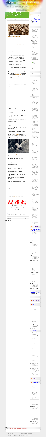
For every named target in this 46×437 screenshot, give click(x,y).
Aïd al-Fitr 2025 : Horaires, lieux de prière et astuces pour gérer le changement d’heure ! (35, 234)
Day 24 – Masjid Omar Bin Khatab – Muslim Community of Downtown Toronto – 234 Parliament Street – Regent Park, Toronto (35, 173)
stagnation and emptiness (18, 74)
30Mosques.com (15, 9)
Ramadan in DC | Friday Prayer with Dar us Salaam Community (35, 373)
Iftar (21, 214)
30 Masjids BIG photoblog (13, 428)
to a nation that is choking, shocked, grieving (19, 154)
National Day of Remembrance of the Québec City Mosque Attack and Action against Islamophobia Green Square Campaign (35, 61)
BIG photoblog (35, 26)
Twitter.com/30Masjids (19, 428)
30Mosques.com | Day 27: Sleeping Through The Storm (35, 419)
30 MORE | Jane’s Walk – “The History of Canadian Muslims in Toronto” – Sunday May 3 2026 (35, 84)
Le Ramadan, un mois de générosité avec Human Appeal (35, 240)
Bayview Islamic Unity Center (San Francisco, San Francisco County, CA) (35, 317)
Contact (20, 433)
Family (15, 214)
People (23, 213)
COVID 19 (13, 214)
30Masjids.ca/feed (35, 17)
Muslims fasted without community (17, 36)
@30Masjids (35, 18)
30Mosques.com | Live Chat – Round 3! (35, 405)
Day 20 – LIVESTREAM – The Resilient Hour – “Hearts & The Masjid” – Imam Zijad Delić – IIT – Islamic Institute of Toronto (35, 221)
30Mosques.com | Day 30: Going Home (35, 408)
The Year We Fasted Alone (20, 44)
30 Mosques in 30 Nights (34, 305)
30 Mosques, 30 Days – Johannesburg (35, 301)
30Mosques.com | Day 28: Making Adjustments (35, 415)
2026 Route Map (22, 6)
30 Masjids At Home (13, 213)
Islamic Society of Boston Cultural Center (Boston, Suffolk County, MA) (35, 308)
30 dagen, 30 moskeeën (33, 379)
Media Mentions (8, 6)
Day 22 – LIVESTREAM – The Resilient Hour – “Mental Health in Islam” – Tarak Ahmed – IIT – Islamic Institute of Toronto (35, 203)
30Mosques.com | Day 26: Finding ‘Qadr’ (35, 423)
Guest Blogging (17, 6)
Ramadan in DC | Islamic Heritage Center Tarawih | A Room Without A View (35, 366)
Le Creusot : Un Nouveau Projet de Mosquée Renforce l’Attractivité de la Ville (35, 275)
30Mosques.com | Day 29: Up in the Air (35, 411)
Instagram (19, 9)
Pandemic (23, 214)
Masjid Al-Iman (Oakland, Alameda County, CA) (34, 322)
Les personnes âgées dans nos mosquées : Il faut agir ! (35, 280)
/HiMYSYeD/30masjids (37, 19)
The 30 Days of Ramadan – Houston (35, 292)
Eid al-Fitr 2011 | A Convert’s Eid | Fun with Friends (34, 333)
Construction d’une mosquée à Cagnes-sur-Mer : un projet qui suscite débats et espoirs (35, 263)
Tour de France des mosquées (35, 230)
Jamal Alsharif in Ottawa (10, 133)
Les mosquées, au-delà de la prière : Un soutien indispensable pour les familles (35, 286)
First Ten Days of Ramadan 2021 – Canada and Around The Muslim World (35, 67)
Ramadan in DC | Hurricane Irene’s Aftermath (34, 352)
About (26, 6)
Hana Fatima (17, 134)
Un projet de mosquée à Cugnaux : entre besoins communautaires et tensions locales (35, 258)
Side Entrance (35, 226)
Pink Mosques (34, 297)
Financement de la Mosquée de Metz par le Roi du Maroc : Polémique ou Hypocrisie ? (35, 269)
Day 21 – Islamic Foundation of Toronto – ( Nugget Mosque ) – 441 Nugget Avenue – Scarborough (35, 209)
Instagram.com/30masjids (24, 428)
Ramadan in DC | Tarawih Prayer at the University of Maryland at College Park (35, 342)
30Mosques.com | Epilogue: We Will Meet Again (35, 397)
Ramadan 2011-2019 (24, 9)
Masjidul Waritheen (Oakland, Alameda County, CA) (35, 326)
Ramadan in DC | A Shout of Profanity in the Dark (35, 361)
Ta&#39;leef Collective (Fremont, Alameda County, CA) (35, 313)
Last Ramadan (9, 36)
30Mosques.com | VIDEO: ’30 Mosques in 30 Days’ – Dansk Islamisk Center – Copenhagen (35, 386)
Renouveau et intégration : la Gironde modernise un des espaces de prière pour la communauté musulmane (35, 245)
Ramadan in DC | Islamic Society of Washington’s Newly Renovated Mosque (35, 347)
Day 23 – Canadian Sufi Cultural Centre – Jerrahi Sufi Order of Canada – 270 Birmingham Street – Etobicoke (35, 180)
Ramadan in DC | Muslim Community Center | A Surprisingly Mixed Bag (35, 356)
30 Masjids (10, 3)
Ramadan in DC (35, 330)
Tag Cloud (12, 6)
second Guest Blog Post (16, 196)
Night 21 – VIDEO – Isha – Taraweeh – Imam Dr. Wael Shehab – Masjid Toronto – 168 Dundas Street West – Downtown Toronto (35, 215)
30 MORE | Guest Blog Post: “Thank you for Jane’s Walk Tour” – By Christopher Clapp (35, 79)
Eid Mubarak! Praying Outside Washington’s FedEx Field (35, 338)
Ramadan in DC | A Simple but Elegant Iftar (35, 370)
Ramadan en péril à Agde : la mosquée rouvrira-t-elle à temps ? (35, 252)
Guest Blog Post (19, 213)
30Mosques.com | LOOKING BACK (34, 401)
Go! (38, 15)
